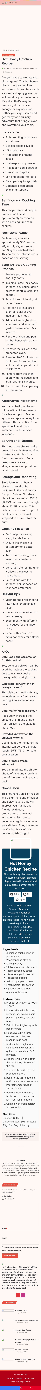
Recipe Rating (6, 1196)
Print (16, 894)
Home (5, 50)
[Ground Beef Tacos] (8, 1333)
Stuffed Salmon (21, 1350)
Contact (28, 1382)
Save (31, 1388)
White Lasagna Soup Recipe (26, 1320)
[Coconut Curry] (8, 1313)
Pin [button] (28, 894)
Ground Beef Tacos (23, 1330)
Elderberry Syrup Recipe (25, 1359)
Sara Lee (12, 68)
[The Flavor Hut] (11, 3)
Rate (22, 899)
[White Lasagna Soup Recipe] (8, 1323)
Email (4, 1238)
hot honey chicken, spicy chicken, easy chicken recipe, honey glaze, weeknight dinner (20, 1136)
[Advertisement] (20, 27)
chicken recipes (13, 50)
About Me (10, 1378)
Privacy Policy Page (17, 1382)
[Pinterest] (19, 1178)
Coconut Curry (21, 1310)
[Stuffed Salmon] (8, 1352)
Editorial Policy (29, 1378)
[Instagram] (22, 1178)
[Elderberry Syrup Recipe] (8, 1362)
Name (4, 1229)
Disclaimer (19, 1378)
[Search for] (38, 3)
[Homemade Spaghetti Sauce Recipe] (8, 1343)
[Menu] (3, 3)
